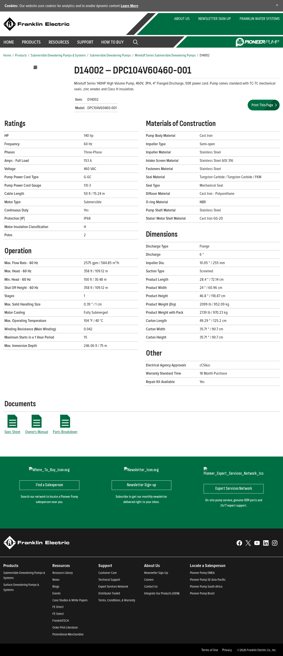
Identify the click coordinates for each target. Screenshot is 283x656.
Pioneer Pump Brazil (202, 593)
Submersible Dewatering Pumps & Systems (58, 55)
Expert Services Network (113, 586)
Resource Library (62, 572)
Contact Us (151, 586)
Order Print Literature (65, 627)
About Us (181, 18)
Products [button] (31, 42)
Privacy (227, 649)
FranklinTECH (60, 620)
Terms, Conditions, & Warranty (116, 600)
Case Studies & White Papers (70, 600)
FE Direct (57, 606)
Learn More (129, 5)
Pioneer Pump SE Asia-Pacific (208, 579)
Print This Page (263, 105)
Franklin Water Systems (260, 18)
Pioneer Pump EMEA (202, 572)
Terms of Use (209, 649)
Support (85, 42)
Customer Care (107, 572)
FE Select (58, 613)
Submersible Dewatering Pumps (110, 55)
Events (56, 593)
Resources (59, 42)
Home (7, 55)
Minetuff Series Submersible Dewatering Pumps (165, 55)
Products (21, 55)
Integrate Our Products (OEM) (161, 593)
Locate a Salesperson (208, 565)
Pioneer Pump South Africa (206, 586)
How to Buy (112, 42)
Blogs (55, 586)
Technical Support (109, 579)
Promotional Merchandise (68, 634)
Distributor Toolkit (109, 593)
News (55, 579)
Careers (149, 579)
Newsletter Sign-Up (214, 18)
